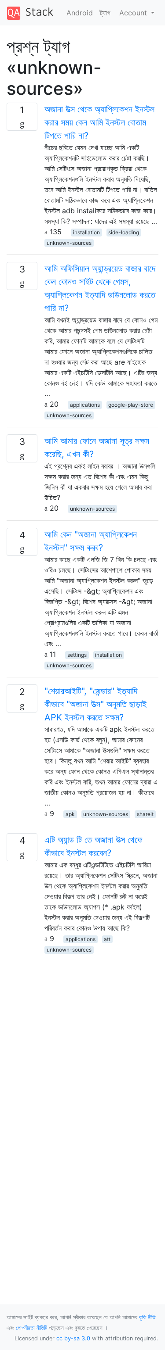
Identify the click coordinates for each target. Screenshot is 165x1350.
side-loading (123, 232)
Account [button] (134, 12)
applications (85, 404)
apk (70, 814)
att (107, 939)
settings (77, 655)
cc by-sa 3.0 (73, 1338)
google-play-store (130, 404)
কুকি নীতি (147, 1317)
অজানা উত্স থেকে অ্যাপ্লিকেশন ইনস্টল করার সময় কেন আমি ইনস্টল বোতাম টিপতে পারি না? (99, 122)
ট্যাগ (105, 12)
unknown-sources (69, 243)
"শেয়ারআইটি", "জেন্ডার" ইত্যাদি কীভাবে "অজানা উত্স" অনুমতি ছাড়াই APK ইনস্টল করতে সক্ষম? (95, 704)
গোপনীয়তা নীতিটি (31, 1328)
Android (79, 12)
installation (86, 232)
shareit (145, 814)
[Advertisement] (82, 1036)
